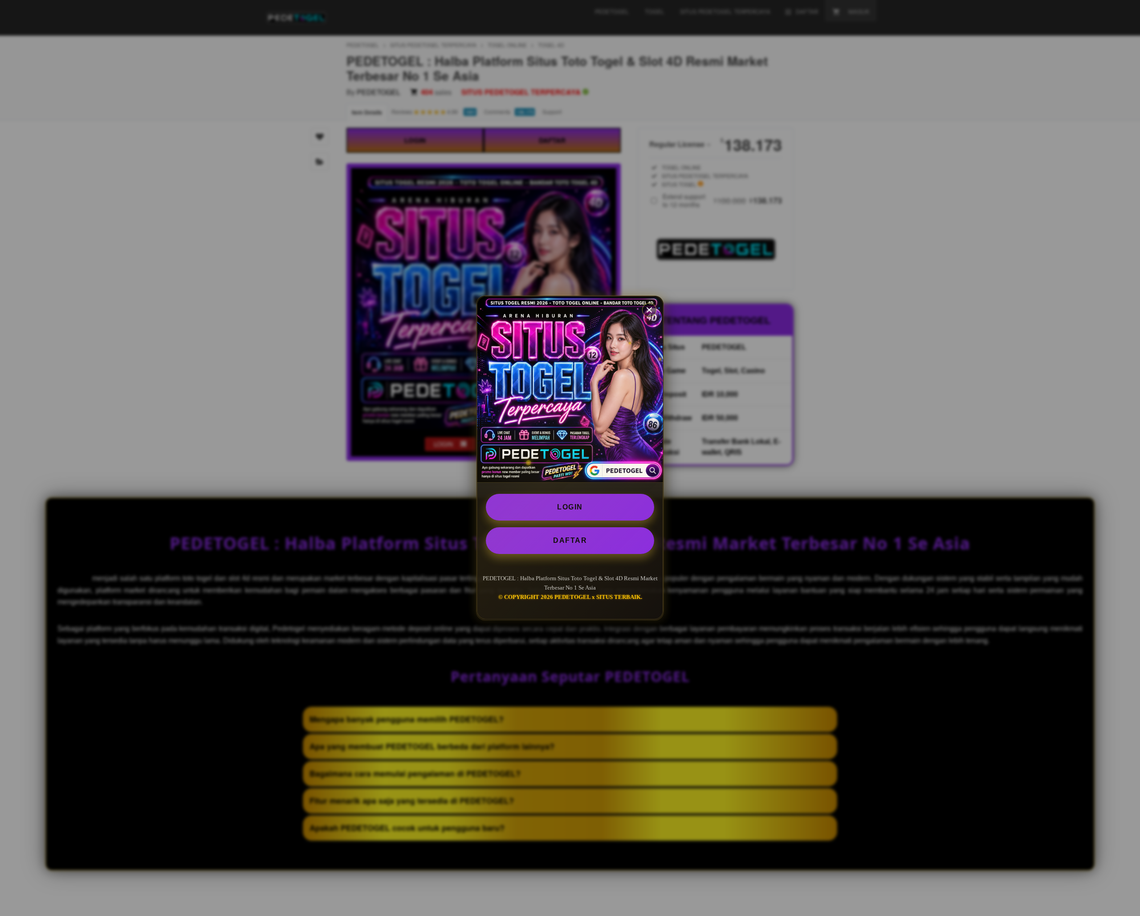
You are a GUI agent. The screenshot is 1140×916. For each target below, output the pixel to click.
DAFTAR (570, 540)
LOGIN (570, 507)
